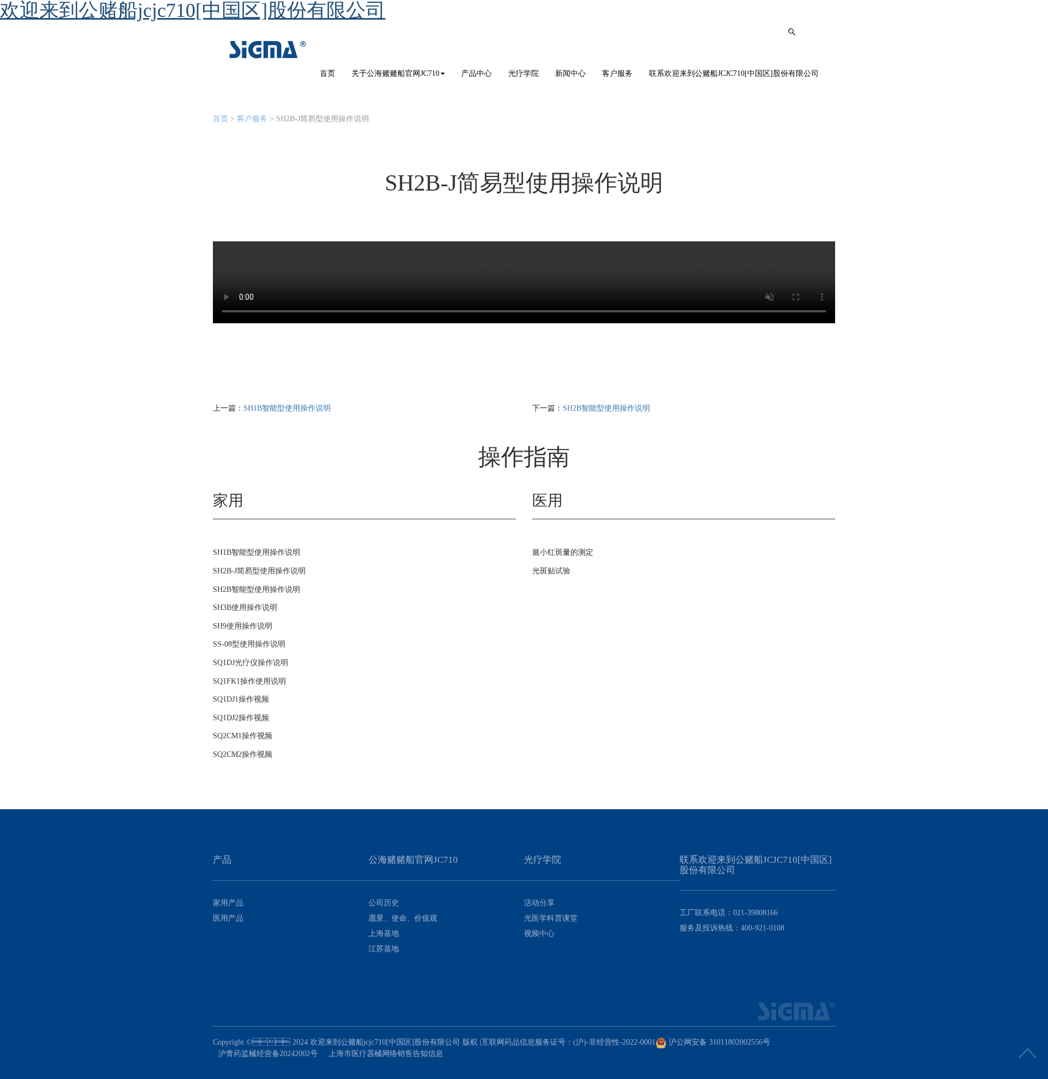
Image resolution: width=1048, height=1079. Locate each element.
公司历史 (383, 903)
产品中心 (476, 73)
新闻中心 (570, 73)
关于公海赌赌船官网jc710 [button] (395, 73)
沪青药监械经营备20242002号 (268, 1054)
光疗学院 (523, 73)
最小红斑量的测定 (562, 552)
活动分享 (539, 903)
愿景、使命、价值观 (402, 918)
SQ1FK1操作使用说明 (249, 681)
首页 (327, 73)
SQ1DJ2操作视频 (241, 718)
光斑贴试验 (551, 571)
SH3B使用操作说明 (245, 607)
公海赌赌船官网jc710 (268, 49)
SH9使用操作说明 (242, 626)
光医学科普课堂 (550, 918)
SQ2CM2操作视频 (242, 754)
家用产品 (228, 903)
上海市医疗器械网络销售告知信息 (386, 1054)
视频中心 (539, 933)
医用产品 (228, 918)
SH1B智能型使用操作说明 (287, 408)
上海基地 (383, 933)
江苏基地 (383, 949)
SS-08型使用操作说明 (249, 644)
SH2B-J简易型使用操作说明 (259, 571)
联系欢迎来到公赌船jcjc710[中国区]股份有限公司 (734, 73)
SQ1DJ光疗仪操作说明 (250, 663)
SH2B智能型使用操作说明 (606, 408)
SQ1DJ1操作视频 (241, 699)
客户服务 (617, 73)
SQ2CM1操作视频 (242, 736)
